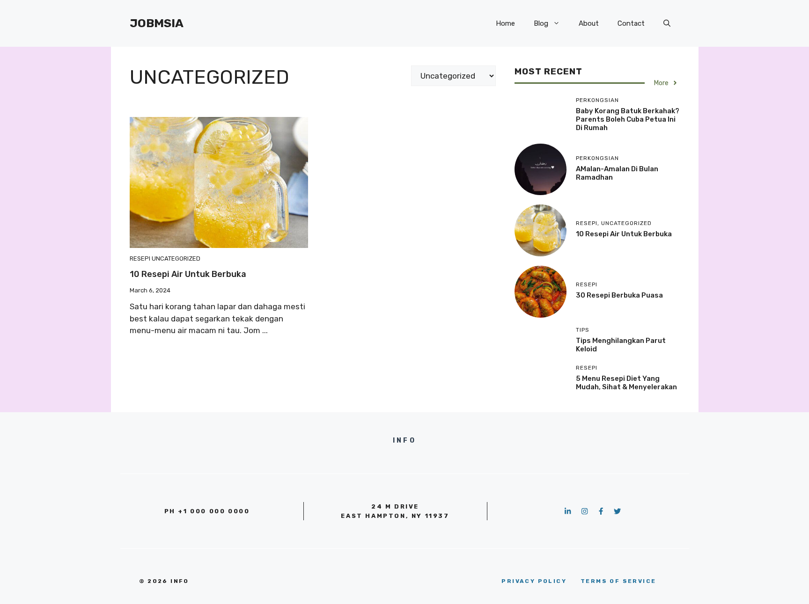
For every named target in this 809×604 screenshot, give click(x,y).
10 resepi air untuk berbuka (188, 274)
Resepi (140, 258)
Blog (541, 23)
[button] (667, 23)
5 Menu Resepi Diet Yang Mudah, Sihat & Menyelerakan (626, 382)
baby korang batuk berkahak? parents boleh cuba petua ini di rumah (627, 119)
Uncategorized (176, 258)
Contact (631, 23)
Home (505, 23)
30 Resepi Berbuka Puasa (619, 295)
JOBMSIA (157, 23)
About (589, 23)
